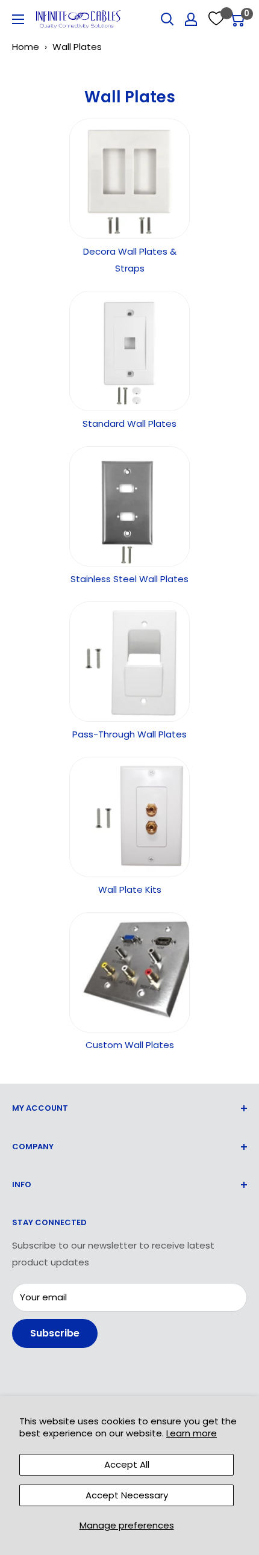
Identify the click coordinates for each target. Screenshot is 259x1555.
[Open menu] (18, 19)
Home (25, 46)
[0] (237, 19)
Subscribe (55, 1333)
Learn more (191, 1433)
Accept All (126, 1464)
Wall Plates (77, 46)
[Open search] (167, 19)
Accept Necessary (127, 1495)
